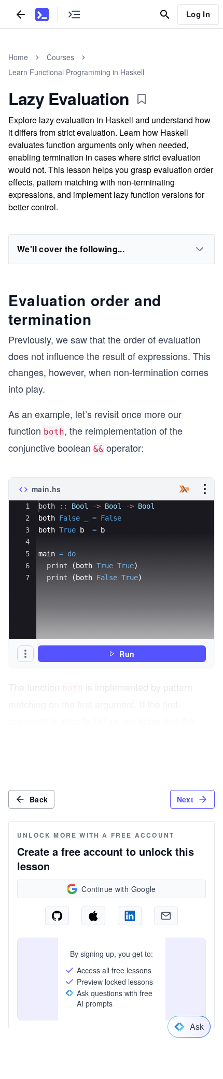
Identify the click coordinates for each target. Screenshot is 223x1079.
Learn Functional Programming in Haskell (76, 72)
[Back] (20, 14)
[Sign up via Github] (57, 916)
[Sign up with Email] (166, 916)
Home (18, 57)
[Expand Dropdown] (199, 249)
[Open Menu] (205, 489)
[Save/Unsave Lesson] (141, 99)
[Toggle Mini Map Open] (74, 14)
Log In (198, 14)
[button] (25, 653)
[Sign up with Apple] (93, 916)
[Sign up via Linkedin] (130, 916)
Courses (60, 57)
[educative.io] (42, 14)
